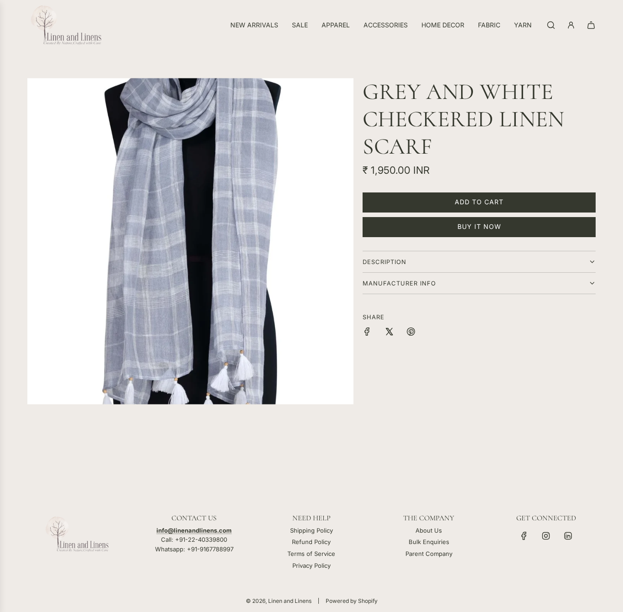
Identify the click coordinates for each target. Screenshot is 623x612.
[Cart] (591, 25)
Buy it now (479, 226)
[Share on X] (389, 333)
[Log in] (571, 25)
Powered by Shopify (352, 600)
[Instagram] (546, 536)
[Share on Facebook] (367, 333)
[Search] (551, 25)
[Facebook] (524, 536)
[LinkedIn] (568, 536)
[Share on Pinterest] (411, 333)
